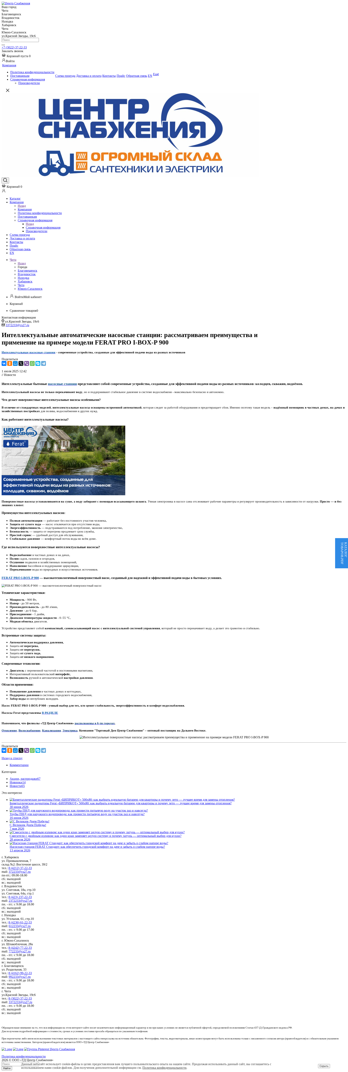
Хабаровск (25, 281)
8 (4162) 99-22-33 (20, 973)
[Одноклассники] (9, 363)
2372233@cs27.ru (20, 900)
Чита (21, 285)
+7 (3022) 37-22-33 (14, 47)
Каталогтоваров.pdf (343, 553)
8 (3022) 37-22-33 (20, 998)
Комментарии (19, 765)
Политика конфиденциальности (164, 1067)
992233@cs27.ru (20, 976)
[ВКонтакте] (4, 363)
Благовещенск (27, 270)
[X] (21, 363)
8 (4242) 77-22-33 (20, 947)
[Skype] (37, 363)
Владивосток (27, 274)
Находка (23, 278)
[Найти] (3, 44)
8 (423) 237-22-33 (20, 897)
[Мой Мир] (15, 363)
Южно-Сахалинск (30, 288)
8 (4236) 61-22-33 (20, 922)
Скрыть (324, 1066)
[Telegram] (43, 363)
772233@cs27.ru (20, 951)
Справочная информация (43, 227)
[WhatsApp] (32, 363)
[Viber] (26, 363)
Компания (25, 209)
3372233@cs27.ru (17, 325)
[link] (16, 56)
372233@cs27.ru (20, 871)
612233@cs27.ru (20, 926)
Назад (22, 205)
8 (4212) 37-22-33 (20, 868)
